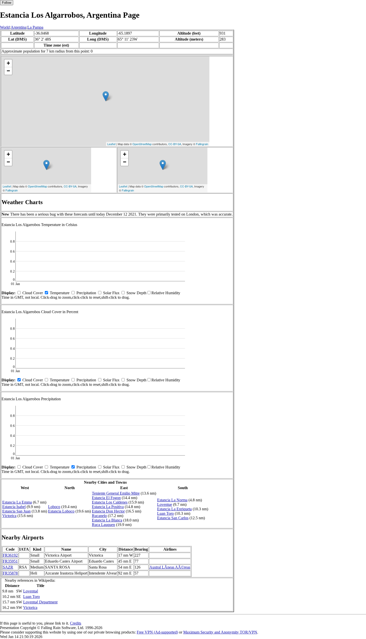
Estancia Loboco (61, 511)
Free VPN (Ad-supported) (157, 632)
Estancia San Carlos (172, 518)
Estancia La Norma (172, 500)
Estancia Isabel (14, 507)
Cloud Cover (32, 293)
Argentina (18, 27)
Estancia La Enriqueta (174, 509)
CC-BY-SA (174, 144)
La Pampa (35, 27)
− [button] (8, 71)
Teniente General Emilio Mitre (116, 493)
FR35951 (10, 561)
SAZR (8, 567)
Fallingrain (202, 144)
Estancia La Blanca (107, 520)
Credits (75, 623)
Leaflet (111, 144)
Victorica (9, 516)
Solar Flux (111, 293)
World (5, 27)
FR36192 (10, 555)
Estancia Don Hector (108, 511)
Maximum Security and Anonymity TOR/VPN (220, 632)
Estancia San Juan (16, 511)
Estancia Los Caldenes (109, 502)
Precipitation (86, 293)
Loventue (164, 504)
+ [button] (8, 63)
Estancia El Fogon (106, 498)
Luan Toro (165, 513)
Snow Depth (136, 293)
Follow (6, 2)
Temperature (59, 293)
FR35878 (10, 573)
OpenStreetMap (142, 144)
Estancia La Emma (17, 502)
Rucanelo (99, 516)
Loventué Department (40, 602)
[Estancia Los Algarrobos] (106, 96)
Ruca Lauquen (103, 525)
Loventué (30, 591)
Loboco (54, 507)
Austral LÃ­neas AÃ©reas (169, 567)
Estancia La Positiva (108, 507)
